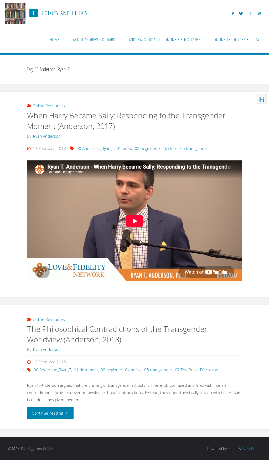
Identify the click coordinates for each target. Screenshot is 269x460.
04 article (133, 369)
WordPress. (251, 448)
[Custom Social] (259, 13)
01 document (86, 369)
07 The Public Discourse (196, 369)
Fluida (232, 448)
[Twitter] (241, 13)
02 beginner (146, 148)
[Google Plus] (250, 13)
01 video (124, 148)
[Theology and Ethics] (15, 13)
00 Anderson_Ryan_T (95, 148)
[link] (258, 39)
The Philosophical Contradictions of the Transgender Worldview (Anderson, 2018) (117, 334)
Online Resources (49, 105)
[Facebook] (232, 13)
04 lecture (168, 148)
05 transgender (194, 148)
